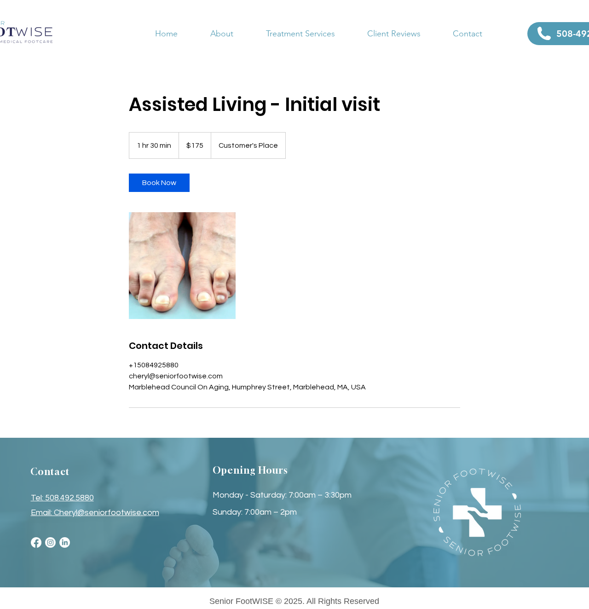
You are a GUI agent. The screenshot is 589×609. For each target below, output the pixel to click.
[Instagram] (50, 542)
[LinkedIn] (64, 542)
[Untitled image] (182, 265)
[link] (159, 183)
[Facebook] (36, 542)
